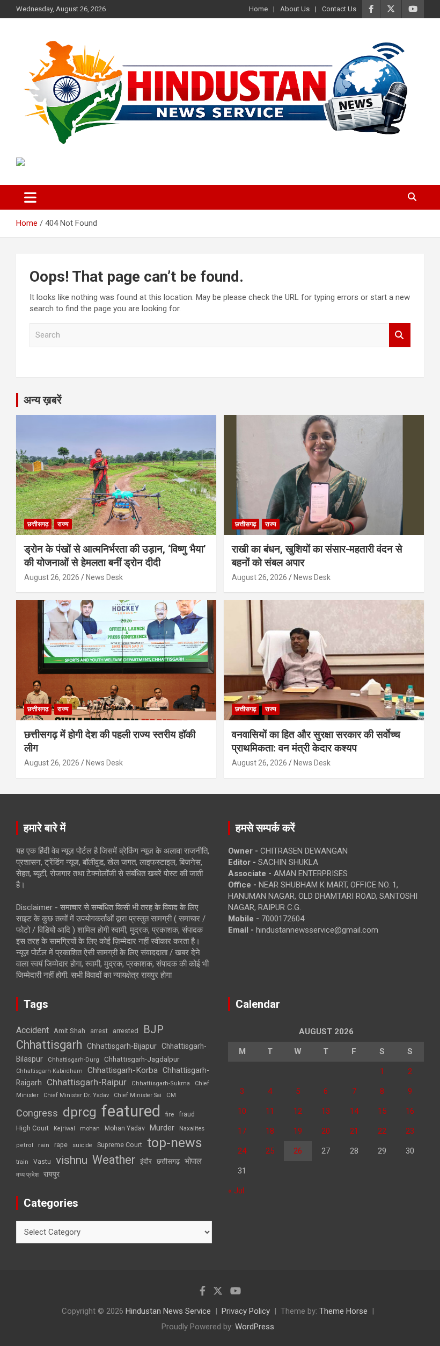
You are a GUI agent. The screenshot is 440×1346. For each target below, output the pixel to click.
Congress (37, 1113)
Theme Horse (343, 1311)
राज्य (63, 524)
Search (399, 335)
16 (410, 1111)
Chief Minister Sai (138, 1095)
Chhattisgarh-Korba (122, 1070)
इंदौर (146, 1161)
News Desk (104, 577)
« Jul (236, 1190)
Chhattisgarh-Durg (73, 1059)
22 (382, 1131)
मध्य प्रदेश (27, 1174)
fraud (187, 1114)
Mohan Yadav (125, 1128)
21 (354, 1131)
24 (242, 1151)
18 (270, 1131)
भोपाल (193, 1161)
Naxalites (191, 1128)
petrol (24, 1145)
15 (382, 1111)
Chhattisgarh (49, 1044)
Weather (113, 1159)
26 (298, 1151)
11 (270, 1111)
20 (325, 1131)
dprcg (80, 1112)
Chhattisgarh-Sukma (160, 1083)
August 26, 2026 (51, 577)
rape (61, 1145)
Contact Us (339, 9)
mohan (90, 1128)
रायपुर (51, 1174)
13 (325, 1111)
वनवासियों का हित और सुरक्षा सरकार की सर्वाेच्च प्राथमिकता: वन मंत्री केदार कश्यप (316, 741)
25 (270, 1151)
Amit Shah (69, 1031)
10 (242, 1111)
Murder (162, 1128)
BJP (153, 1029)
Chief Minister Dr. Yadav (76, 1095)
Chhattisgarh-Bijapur (122, 1046)
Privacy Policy (246, 1311)
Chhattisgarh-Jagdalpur (141, 1059)
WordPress (254, 1326)
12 (298, 1111)
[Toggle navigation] (30, 197)
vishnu (71, 1160)
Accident (32, 1030)
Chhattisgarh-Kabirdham (49, 1071)
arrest (99, 1031)
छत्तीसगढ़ (168, 1161)
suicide (82, 1145)
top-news (174, 1142)
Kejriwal (64, 1128)
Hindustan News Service (168, 1311)
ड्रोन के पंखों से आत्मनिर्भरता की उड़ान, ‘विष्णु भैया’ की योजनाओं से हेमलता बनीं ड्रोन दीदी (115, 556)
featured (130, 1111)
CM (171, 1095)
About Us (295, 9)
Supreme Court (119, 1145)
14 (354, 1111)
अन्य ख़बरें (43, 399)
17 (242, 1131)
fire (169, 1114)
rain (43, 1145)
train (22, 1161)
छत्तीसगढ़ (37, 524)
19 (298, 1131)
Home (258, 9)
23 (410, 1131)
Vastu (42, 1161)
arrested (125, 1031)
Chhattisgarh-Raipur (87, 1082)
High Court (32, 1128)
